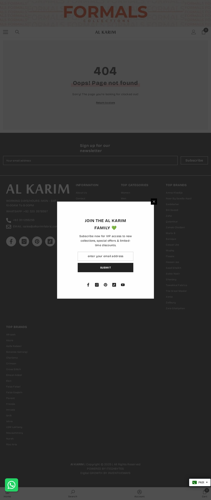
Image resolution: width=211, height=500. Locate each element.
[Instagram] (143, 284)
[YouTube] (169, 284)
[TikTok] (161, 284)
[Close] (201, 201)
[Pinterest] (152, 284)
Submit (152, 267)
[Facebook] (135, 284)
